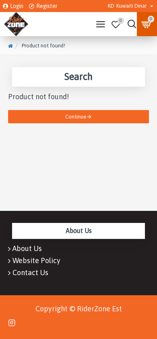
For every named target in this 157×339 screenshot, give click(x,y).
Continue (76, 117)
